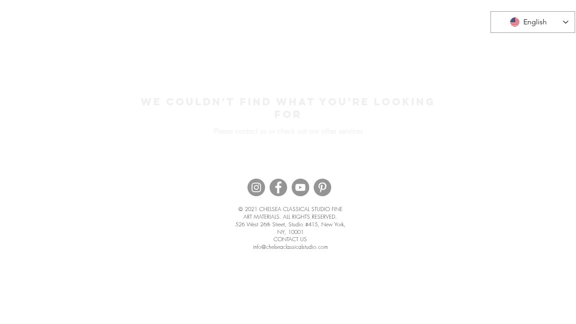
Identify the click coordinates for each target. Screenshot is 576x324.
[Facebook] (278, 187)
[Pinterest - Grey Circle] (322, 187)
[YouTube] (300, 187)
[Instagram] (256, 187)
